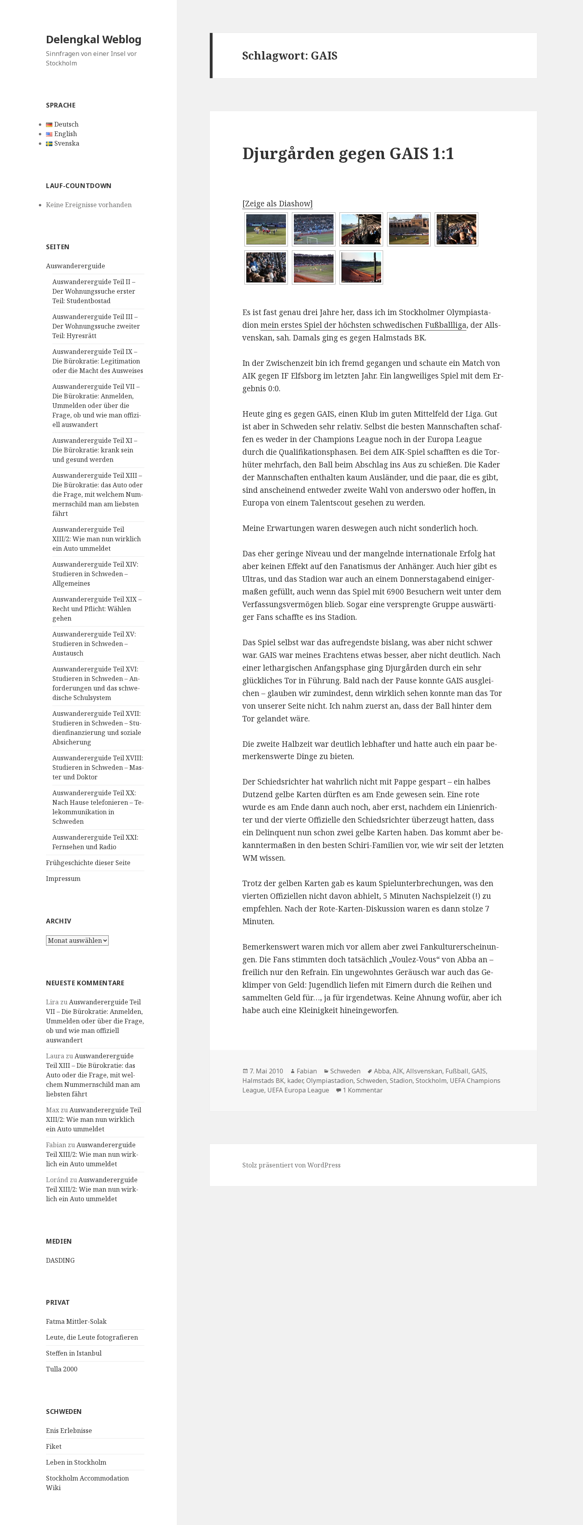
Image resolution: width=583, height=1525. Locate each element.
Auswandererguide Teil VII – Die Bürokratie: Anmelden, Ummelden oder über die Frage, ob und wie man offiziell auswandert (96, 405)
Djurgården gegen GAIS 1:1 (348, 152)
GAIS (479, 1071)
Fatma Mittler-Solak (76, 1321)
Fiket (53, 1446)
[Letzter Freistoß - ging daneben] (314, 267)
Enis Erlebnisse (69, 1430)
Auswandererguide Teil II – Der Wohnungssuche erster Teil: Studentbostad (93, 291)
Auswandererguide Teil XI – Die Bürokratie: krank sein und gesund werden (94, 450)
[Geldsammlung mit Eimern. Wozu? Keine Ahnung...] (266, 267)
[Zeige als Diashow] (277, 203)
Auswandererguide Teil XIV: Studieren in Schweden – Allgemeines (95, 574)
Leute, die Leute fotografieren (92, 1337)
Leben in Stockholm (76, 1462)
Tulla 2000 (61, 1369)
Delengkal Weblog (94, 39)
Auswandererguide (75, 266)
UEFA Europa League (298, 1090)
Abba (381, 1071)
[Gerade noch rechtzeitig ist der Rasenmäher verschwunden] (266, 229)
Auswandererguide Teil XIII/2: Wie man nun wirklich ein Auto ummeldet (96, 539)
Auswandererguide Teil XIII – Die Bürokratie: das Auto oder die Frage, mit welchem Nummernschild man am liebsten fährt (97, 494)
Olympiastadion (329, 1080)
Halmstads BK (263, 1080)
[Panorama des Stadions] (361, 267)
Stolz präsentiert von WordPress (291, 1165)
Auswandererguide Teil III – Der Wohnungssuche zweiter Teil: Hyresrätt (96, 326)
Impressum (63, 878)
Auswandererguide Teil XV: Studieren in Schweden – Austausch (94, 644)
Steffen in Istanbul (74, 1353)
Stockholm (431, 1080)
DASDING (60, 1260)
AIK (398, 1071)
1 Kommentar (363, 1090)
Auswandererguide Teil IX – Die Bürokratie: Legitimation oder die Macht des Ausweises (97, 361)
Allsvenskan (424, 1071)
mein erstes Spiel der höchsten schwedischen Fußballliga (363, 325)
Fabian (307, 1071)
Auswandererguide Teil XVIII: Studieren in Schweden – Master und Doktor (98, 767)
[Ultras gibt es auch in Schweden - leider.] (314, 229)
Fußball (456, 1071)
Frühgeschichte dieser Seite (88, 862)
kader (295, 1080)
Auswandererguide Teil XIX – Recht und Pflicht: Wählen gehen (97, 609)
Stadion (401, 1080)
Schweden (345, 1071)
